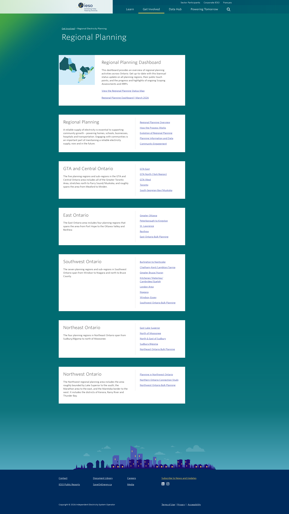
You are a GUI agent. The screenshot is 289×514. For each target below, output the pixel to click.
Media (130, 484)
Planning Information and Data (156, 138)
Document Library (103, 478)
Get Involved (68, 28)
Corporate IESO (212, 2)
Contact (63, 478)
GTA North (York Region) (153, 174)
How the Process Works (153, 127)
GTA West (145, 179)
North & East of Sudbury (153, 338)
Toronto (144, 184)
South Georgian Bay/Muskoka (156, 190)
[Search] (229, 9)
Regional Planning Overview (155, 122)
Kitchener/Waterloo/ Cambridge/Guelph (151, 280)
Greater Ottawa (148, 215)
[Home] (56, 7)
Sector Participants (190, 2)
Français (227, 2)
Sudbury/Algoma (149, 344)
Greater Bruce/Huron (151, 272)
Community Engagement (153, 143)
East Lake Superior (150, 327)
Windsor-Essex (148, 297)
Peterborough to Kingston (154, 220)
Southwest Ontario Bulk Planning (158, 302)
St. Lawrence (147, 226)
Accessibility (194, 504)
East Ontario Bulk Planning (154, 236)
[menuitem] (130, 9)
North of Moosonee (150, 333)
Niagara (144, 292)
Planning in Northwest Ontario (156, 374)
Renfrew (144, 231)
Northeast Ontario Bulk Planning (157, 349)
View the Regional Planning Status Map (123, 90)
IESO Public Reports (69, 484)
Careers (131, 478)
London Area (147, 286)
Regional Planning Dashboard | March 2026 (125, 97)
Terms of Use (168, 504)
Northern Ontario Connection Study (159, 379)
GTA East (145, 169)
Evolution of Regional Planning (156, 133)
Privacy (181, 504)
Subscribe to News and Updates (179, 478)
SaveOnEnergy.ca (102, 484)
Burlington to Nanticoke (153, 262)
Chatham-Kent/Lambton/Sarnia (157, 267)
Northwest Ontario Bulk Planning (158, 385)
